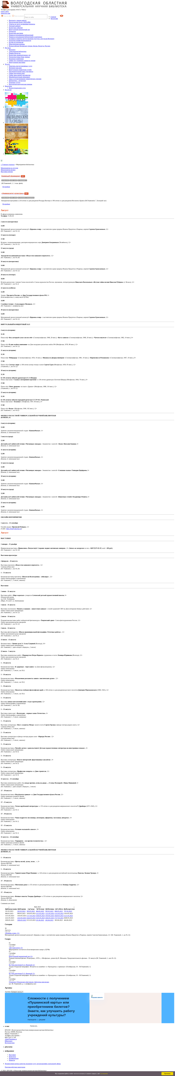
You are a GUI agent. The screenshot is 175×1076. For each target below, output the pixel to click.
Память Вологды (14, 53)
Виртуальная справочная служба (20, 70)
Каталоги (12, 49)
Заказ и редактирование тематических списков (25, 79)
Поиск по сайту (7, 16)
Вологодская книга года (17, 88)
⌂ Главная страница (7, 164)
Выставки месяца (7, 172)
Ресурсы (8, 48)
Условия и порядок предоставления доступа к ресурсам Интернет (31, 39)
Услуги (7, 64)
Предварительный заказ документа (21, 71)
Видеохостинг (10, 1043)
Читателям (54, 18)
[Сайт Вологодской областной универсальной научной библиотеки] (34, 8)
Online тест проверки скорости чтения (22, 60)
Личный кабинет (15, 26)
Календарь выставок (16, 33)
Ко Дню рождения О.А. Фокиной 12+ (22, 965)
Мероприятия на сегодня (9, 168)
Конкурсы (8, 86)
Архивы (8, 992)
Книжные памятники (16, 59)
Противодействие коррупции (15, 1067)
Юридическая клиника (17, 44)
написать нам (5, 13)
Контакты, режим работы (17, 20)
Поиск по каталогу (19, 16)
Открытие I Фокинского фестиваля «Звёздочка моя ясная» (29, 982)
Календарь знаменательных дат (20, 55)
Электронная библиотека (17, 51)
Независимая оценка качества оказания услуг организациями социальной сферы (33, 1064)
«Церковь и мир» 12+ (12, 933)
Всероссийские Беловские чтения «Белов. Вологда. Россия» (29, 46)
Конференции (14, 1058)
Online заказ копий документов (19, 75)
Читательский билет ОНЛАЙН (19, 22)
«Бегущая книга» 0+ (16, 948)
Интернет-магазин (15, 68)
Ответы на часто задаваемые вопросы (22, 24)
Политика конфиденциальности (20, 40)
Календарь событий (16, 28)
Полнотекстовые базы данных (19, 57)
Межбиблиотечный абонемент (19, 77)
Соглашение (104, 1073)
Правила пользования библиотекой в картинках (25, 37)
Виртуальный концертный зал (19, 29)
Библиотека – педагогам (17, 80)
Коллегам (8, 90)
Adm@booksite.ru (11, 1039)
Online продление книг (17, 73)
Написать (33, 1026)
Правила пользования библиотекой (21, 35)
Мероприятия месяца (8, 170)
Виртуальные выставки (17, 62)
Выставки (12, 1055)
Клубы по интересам (16, 42)
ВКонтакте (8, 1041)
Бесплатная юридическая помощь (20, 84)
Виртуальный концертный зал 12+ (21, 956)
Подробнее (6, 187)
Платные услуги (14, 82)
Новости (12, 1060)
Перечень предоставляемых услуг (20, 66)
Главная (53, 17)
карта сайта (5, 11)
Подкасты (12, 31)
